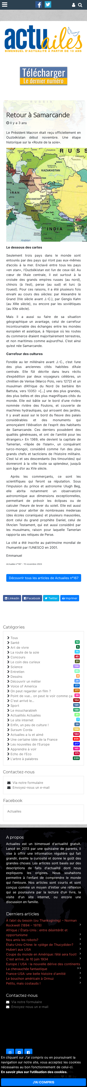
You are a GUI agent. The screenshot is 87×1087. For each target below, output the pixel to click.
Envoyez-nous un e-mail (31, 787)
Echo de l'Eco (21, 754)
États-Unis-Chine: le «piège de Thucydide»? (39, 945)
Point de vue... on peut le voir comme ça (41, 696)
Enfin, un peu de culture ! (30, 725)
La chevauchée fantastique (26, 969)
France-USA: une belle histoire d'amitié (36, 974)
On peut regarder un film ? (31, 691)
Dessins (16, 677)
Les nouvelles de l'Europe (30, 744)
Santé (15, 643)
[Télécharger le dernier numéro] (43, 73)
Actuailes (14, 811)
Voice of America (24, 686)
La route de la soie (25, 652)
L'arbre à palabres (24, 759)
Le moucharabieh (24, 710)
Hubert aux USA (18, 949)
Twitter (52, 598)
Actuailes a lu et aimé (27, 735)
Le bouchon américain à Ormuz (30, 978)
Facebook (33, 598)
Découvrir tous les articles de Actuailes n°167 (44, 578)
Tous (14, 638)
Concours (18, 657)
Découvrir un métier (26, 681)
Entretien (17, 672)
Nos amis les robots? (22, 940)
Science (16, 667)
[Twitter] (48, 4)
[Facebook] (38, 4)
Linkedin (13, 598)
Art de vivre (20, 647)
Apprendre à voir (23, 749)
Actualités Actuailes (26, 715)
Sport (15, 706)
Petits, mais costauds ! (23, 983)
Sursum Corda (21, 730)
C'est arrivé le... (22, 701)
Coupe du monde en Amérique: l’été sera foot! (41, 954)
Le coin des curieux (25, 662)
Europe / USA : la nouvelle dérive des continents (43, 964)
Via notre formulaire (28, 783)
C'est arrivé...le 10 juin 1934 (27, 959)
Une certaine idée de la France (34, 739)
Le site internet (22, 720)
